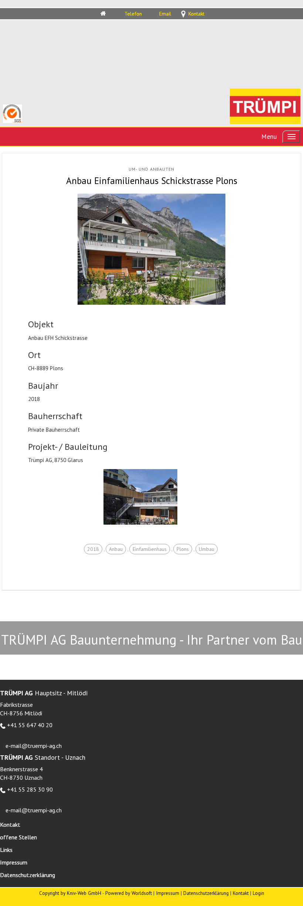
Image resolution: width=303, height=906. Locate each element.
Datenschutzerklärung (206, 893)
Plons (183, 549)
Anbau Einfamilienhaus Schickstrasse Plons (151, 181)
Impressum (167, 893)
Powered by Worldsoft (128, 893)
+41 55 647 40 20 (29, 725)
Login (258, 893)
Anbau (116, 549)
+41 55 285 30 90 (30, 789)
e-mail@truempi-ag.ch (34, 745)
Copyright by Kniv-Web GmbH (70, 893)
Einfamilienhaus (150, 549)
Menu (269, 136)
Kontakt (241, 893)
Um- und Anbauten (151, 169)
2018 (93, 549)
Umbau (206, 549)
